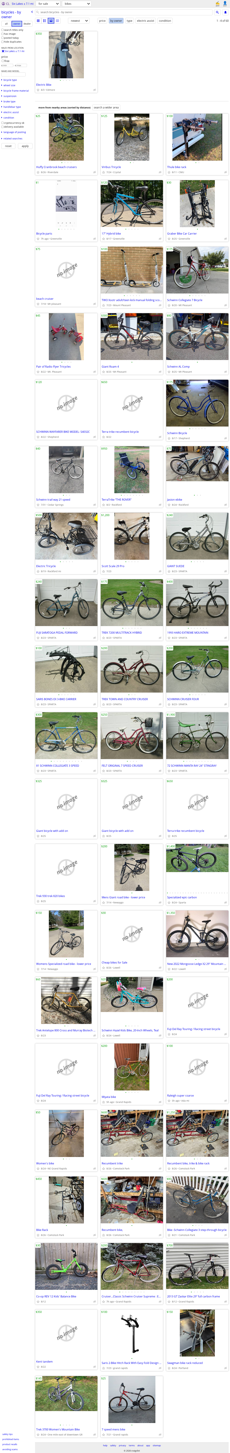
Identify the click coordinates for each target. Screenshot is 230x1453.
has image (10, 33)
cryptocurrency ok (14, 122)
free (6, 61)
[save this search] (225, 12)
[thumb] (44, 21)
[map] (57, 21)
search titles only (13, 29)
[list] (38, 21)
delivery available (14, 126)
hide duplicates (13, 41)
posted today (11, 37)
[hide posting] (95, 90)
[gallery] (51, 21)
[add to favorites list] (38, 90)
